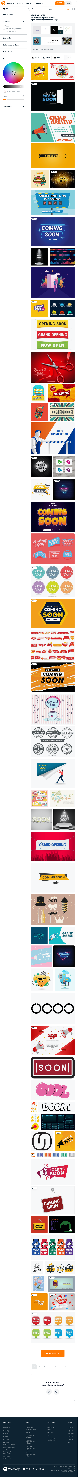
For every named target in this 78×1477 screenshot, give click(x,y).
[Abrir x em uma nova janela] (40, 1469)
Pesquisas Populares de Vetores (30, 1441)
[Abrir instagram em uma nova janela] (27, 1469)
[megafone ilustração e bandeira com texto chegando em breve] (41, 489)
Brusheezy (6, 1428)
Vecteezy (6, 1431)
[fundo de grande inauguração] (61, 393)
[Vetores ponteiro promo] (53, 1327)
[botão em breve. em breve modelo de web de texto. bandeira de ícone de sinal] (53, 878)
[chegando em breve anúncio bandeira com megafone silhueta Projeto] (53, 1172)
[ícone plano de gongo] (35, 1122)
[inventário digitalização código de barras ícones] (56, 1155)
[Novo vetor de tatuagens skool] (39, 412)
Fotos (19, 3)
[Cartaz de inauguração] (53, 127)
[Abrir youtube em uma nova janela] (43, 1469)
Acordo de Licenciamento (31, 1428)
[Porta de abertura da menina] (53, 282)
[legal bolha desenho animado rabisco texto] (53, 1090)
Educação (6, 1439)
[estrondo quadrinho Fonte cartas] (56, 1107)
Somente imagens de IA (13, 29)
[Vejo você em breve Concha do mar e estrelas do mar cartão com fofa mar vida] (39, 1284)
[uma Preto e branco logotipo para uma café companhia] (42, 1141)
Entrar (68, 3)
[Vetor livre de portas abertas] (62, 308)
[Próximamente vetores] (53, 548)
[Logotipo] (64, 466)
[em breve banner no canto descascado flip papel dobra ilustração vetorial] (53, 773)
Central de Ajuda (51, 1428)
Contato (50, 1432)
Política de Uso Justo (67, 1472)
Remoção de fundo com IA (7, 1453)
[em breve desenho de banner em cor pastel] (41, 956)
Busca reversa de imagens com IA (9, 1448)
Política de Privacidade (68, 1470)
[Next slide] (71, 57)
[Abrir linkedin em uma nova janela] (30, 1469)
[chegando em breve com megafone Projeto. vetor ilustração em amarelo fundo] (39, 71)
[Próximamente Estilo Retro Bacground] (62, 412)
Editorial (38, 3)
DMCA (28, 1432)
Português (71, 1433)
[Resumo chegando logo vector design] (41, 466)
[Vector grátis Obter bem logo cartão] (62, 798)
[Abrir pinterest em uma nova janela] (33, 1469)
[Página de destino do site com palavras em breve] (62, 179)
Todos (7, 26)
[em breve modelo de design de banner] (39, 308)
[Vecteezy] (3, 3)
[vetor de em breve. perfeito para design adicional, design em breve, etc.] (53, 155)
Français (70, 1439)
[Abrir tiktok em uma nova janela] (37, 1469)
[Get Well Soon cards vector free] (62, 71)
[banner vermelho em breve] (53, 1040)
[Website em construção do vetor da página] (53, 438)
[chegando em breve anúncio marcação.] (39, 1224)
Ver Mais (67, 41)
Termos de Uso (55, 1470)
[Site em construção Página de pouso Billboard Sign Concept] (53, 202)
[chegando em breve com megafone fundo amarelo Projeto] (65, 1141)
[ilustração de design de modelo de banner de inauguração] (53, 846)
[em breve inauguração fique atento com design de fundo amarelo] (53, 613)
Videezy (5, 1433)
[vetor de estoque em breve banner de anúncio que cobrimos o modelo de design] (61, 1284)
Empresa (6, 1436)
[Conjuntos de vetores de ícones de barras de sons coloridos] (62, 257)
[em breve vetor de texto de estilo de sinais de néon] (64, 489)
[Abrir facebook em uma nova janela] (24, 1469)
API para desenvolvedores (9, 1443)
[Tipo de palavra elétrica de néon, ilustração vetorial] (41, 819)
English (70, 1428)
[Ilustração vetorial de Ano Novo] (53, 909)
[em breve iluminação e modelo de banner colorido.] (53, 231)
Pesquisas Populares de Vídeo (30, 1454)
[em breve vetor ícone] (53, 1067)
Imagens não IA (10, 31)
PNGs (48, 58)
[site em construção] (40, 179)
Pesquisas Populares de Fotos (30, 1448)
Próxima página (52, 1353)
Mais (69, 1442)
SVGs (37, 58)
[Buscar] (68, 9)
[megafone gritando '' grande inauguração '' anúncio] (62, 935)
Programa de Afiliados (30, 1436)
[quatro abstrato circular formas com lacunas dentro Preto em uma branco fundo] (53, 1008)
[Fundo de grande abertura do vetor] (53, 367)
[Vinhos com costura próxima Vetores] (53, 581)
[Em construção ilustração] (38, 393)
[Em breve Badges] (53, 741)
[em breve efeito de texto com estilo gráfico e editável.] (53, 517)
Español (70, 1431)
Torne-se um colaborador (51, 1439)
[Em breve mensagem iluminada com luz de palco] (64, 819)
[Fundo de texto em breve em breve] (39, 935)
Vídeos (28, 3)
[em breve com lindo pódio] (39, 257)
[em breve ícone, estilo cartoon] (53, 645)
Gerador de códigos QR (7, 1457)
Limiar (5, 96)
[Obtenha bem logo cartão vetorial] (53, 709)
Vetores (9, 3)
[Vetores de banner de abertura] (53, 334)
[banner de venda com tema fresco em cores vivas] (39, 798)
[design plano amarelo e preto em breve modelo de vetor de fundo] (53, 677)
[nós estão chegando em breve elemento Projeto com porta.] (53, 96)
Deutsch (70, 1436)
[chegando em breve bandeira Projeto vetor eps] (53, 1200)
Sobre (49, 1435)
